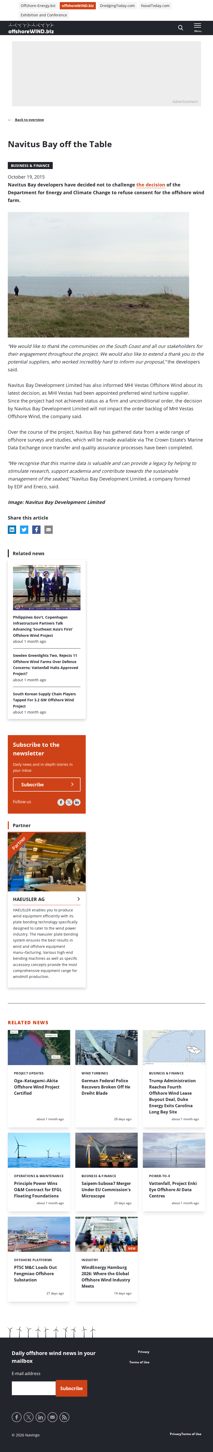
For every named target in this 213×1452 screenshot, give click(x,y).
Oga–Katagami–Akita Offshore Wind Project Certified (36, 1087)
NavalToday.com (155, 5)
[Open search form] (181, 28)
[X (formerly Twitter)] (68, 802)
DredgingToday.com (117, 5)
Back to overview (29, 119)
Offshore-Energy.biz (38, 5)
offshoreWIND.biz (78, 5)
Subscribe (32, 784)
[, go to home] (31, 28)
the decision (150, 185)
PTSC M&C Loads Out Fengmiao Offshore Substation (35, 1274)
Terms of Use (139, 1362)
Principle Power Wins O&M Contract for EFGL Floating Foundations (38, 1190)
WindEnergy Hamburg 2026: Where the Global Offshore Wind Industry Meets (106, 1277)
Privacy (143, 1352)
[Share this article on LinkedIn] (12, 530)
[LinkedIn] (77, 802)
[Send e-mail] (52, 1417)
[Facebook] (60, 802)
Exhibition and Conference (44, 14)
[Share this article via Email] (48, 530)
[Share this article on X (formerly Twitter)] (24, 530)
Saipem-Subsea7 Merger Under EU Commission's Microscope (106, 1190)
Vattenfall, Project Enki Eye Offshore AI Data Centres (173, 1190)
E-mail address (26, 1373)
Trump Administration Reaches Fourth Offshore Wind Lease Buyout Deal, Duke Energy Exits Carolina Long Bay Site (172, 1096)
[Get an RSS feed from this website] (64, 1417)
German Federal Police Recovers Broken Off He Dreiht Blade (106, 1087)
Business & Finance (30, 165)
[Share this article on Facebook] (36, 530)
